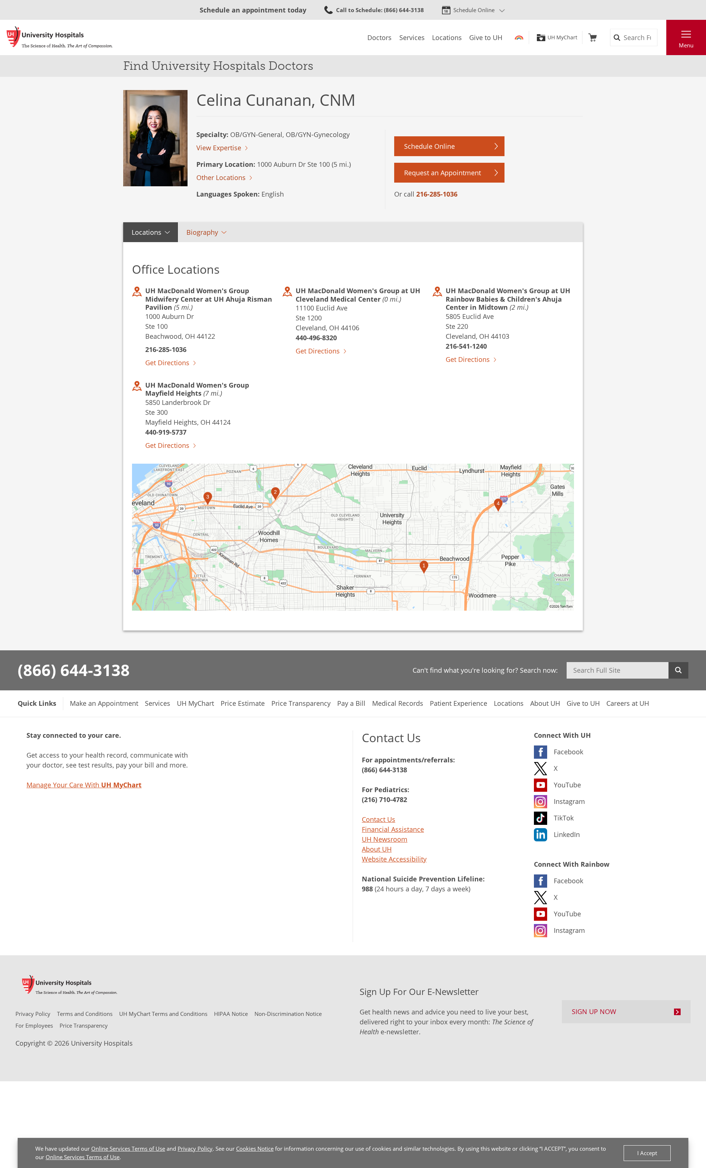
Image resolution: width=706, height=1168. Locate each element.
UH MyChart (562, 37)
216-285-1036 (436, 194)
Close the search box (662, 37)
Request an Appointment (442, 172)
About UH (377, 849)
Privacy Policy (195, 1148)
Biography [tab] (202, 232)
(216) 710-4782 (384, 799)
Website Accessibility (394, 859)
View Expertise (218, 147)
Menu (686, 45)
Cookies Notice (255, 1148)
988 (367, 888)
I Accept (647, 1153)
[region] (353, 537)
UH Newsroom (384, 839)
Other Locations (221, 177)
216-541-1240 (466, 346)
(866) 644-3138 (74, 669)
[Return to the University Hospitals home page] (60, 37)
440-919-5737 (165, 432)
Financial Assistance (393, 829)
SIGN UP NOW (594, 1011)
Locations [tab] (146, 232)
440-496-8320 (316, 337)
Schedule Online (474, 10)
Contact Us (378, 819)
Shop (593, 37)
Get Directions (167, 362)
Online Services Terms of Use (128, 1148)
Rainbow (519, 37)
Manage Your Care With (84, 784)
